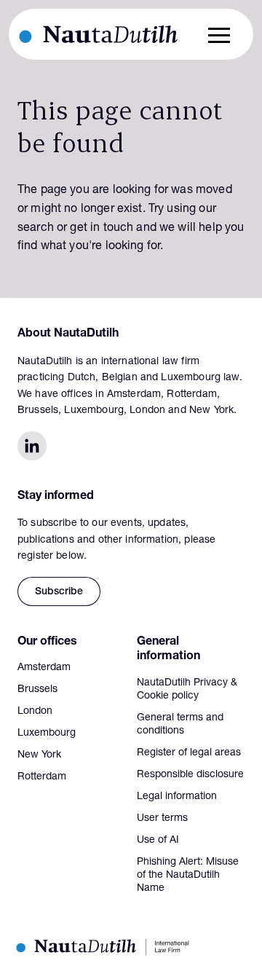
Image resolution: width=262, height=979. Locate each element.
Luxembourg (46, 733)
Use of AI (158, 841)
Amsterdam (44, 668)
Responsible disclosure (190, 775)
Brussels (37, 690)
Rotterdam (41, 777)
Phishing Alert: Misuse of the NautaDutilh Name (188, 875)
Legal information (177, 797)
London (34, 712)
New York (39, 755)
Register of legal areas (189, 753)
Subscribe (59, 592)
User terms (162, 819)
